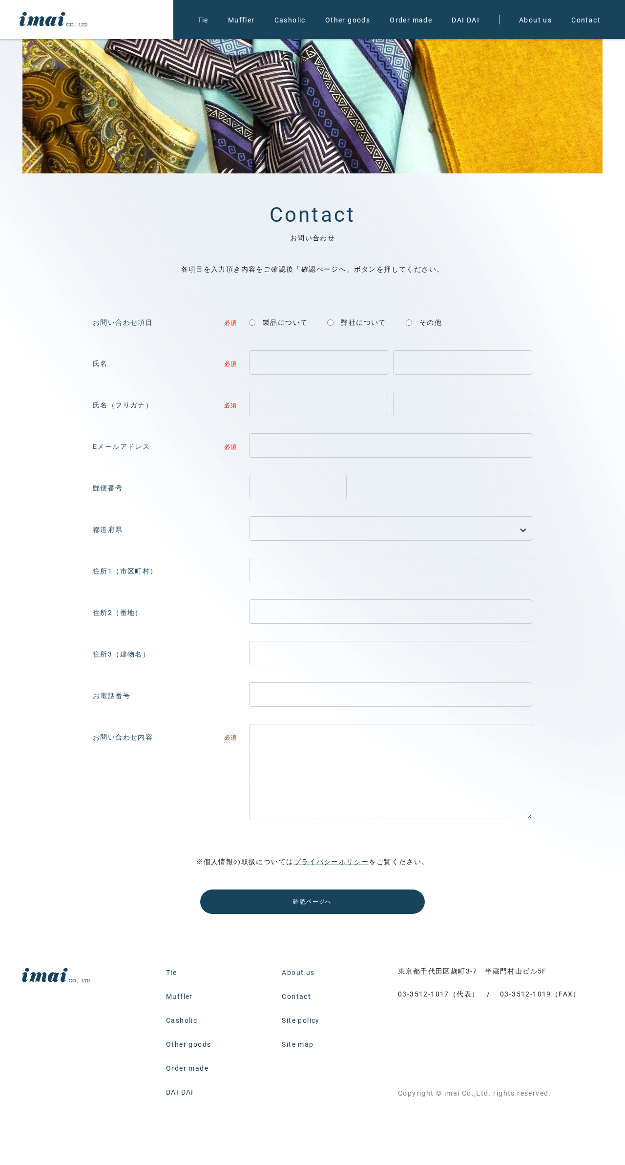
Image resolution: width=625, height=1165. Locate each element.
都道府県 (108, 529)
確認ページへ (312, 901)
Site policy (300, 1020)
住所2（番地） (118, 612)
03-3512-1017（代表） (438, 993)
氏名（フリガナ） (123, 404)
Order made (411, 19)
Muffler (241, 19)
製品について (285, 322)
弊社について (363, 322)
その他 (430, 322)
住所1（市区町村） (125, 570)
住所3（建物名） (121, 653)
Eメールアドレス (121, 446)
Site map (297, 1044)
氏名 (100, 363)
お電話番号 (111, 695)
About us (535, 19)
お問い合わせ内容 (123, 736)
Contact (586, 19)
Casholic (290, 19)
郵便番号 (108, 487)
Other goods (347, 19)
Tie (203, 19)
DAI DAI (465, 19)
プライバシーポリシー (331, 861)
